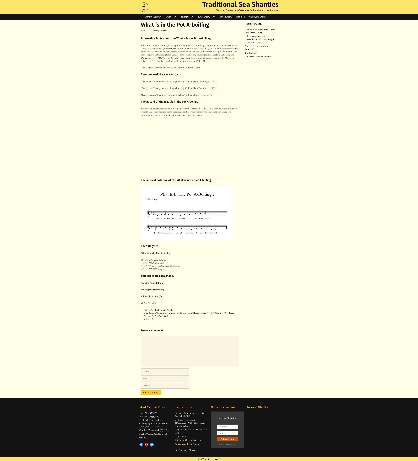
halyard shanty (149, 313)
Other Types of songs (257, 17)
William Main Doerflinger (223, 313)
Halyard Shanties (150, 310)
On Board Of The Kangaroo (258, 56)
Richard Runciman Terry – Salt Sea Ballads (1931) (260, 31)
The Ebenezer (251, 53)
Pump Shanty (170, 17)
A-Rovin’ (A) (145, 416)
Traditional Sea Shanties (240, 4)
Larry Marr (144, 413)
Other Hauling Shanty (222, 17)
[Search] (272, 17)
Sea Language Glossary (186, 450)
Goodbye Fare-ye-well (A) (151, 430)
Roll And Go (149, 319)
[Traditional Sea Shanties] (144, 6)
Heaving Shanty (186, 17)
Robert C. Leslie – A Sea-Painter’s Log (256, 48)
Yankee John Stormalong (152, 289)
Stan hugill (207, 313)
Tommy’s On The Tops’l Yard (156, 316)
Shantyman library (153, 17)
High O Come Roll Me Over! (153, 433)
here (194, 108)
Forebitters (240, 17)
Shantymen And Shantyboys (191, 313)
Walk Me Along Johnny (152, 282)
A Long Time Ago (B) (151, 296)
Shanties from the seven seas (167, 313)
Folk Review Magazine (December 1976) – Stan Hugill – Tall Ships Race (260, 39)
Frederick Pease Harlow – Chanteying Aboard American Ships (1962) (153, 423)
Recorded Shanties (165, 310)
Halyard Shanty (203, 17)
